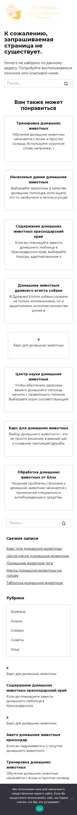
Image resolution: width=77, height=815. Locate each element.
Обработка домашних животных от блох (39, 474)
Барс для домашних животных (38, 428)
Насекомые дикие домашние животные (38, 179)
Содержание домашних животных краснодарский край (38, 231)
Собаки (17, 630)
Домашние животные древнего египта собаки (38, 287)
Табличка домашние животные (34, 583)
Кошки (17, 621)
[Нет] (72, 799)
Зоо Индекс (44, 7)
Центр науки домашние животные (39, 376)
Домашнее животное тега (29, 563)
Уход (15, 649)
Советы (17, 640)
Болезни (18, 612)
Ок (39, 808)
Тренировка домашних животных (38, 125)
